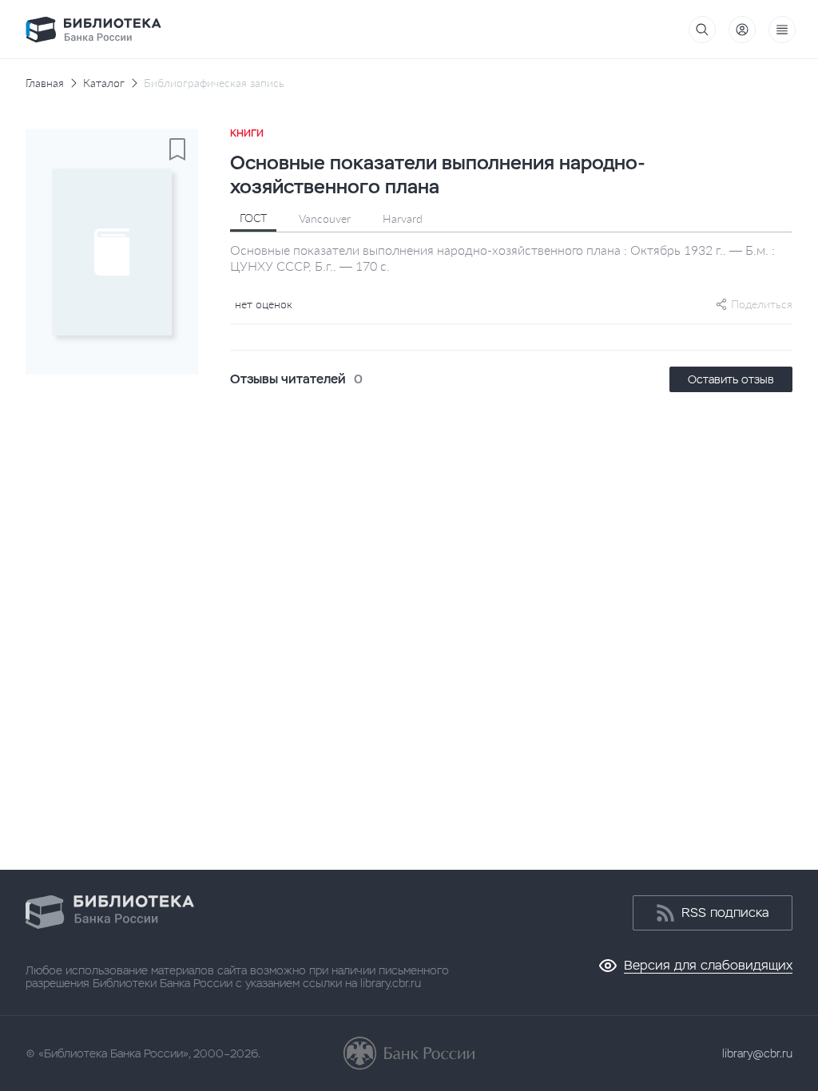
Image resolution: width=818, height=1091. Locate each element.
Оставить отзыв (731, 379)
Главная (45, 83)
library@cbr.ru (757, 1053)
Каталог (104, 83)
